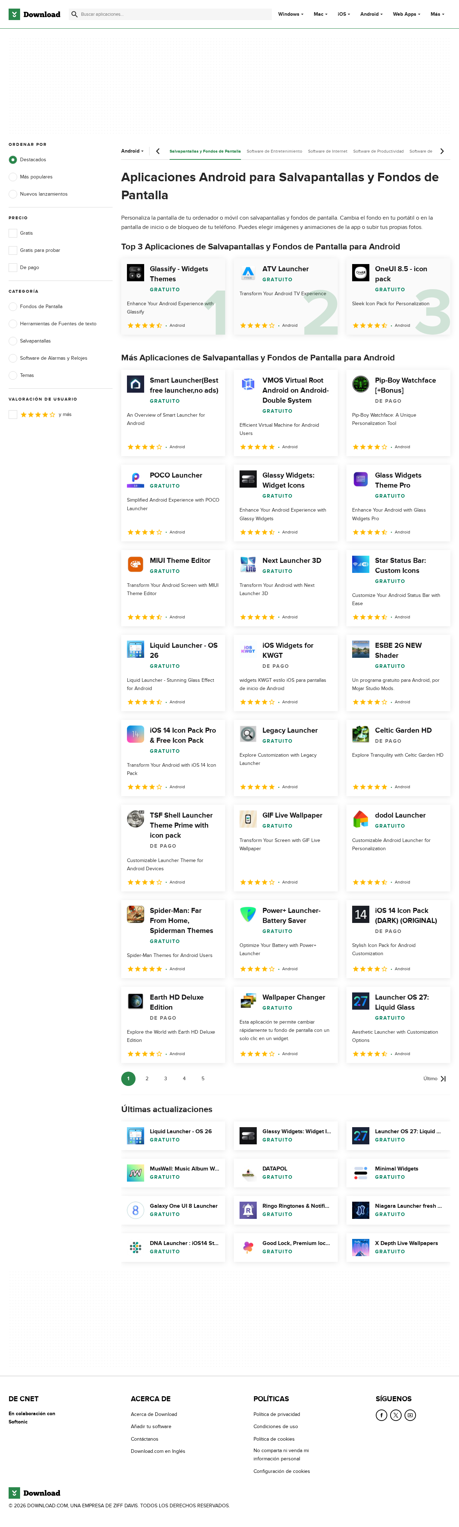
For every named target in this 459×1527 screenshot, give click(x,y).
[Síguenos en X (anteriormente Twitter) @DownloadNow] (396, 1415)
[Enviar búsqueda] (74, 14)
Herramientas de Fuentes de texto (58, 324)
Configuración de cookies (282, 1471)
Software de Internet (327, 151)
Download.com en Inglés (158, 1451)
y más (65, 414)
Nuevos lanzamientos (44, 194)
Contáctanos (144, 1439)
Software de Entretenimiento (274, 151)
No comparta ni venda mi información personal (281, 1454)
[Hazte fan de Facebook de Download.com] (381, 1415)
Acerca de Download (154, 1414)
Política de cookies (274, 1439)
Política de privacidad (277, 1414)
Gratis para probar (40, 250)
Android (369, 14)
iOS (342, 14)
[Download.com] (34, 14)
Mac (318, 14)
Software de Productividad (378, 151)
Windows (288, 14)
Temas (27, 375)
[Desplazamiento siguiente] (441, 151)
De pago (29, 267)
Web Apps (404, 14)
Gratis (26, 233)
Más (435, 14)
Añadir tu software (151, 1426)
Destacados (33, 160)
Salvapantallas (35, 341)
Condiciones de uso (276, 1426)
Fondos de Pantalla (41, 306)
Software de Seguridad (431, 151)
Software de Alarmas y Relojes (53, 358)
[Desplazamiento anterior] (158, 151)
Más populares (36, 177)
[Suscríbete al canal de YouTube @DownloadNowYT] (410, 1415)
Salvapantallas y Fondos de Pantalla (205, 151)
